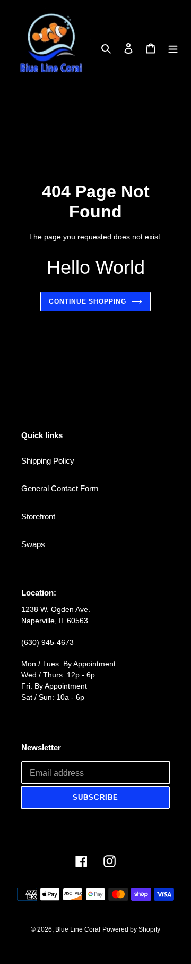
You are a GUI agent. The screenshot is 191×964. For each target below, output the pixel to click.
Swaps (33, 544)
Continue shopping (87, 301)
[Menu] (173, 48)
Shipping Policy (47, 460)
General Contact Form (60, 488)
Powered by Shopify (131, 929)
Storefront (38, 516)
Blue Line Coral (77, 929)
